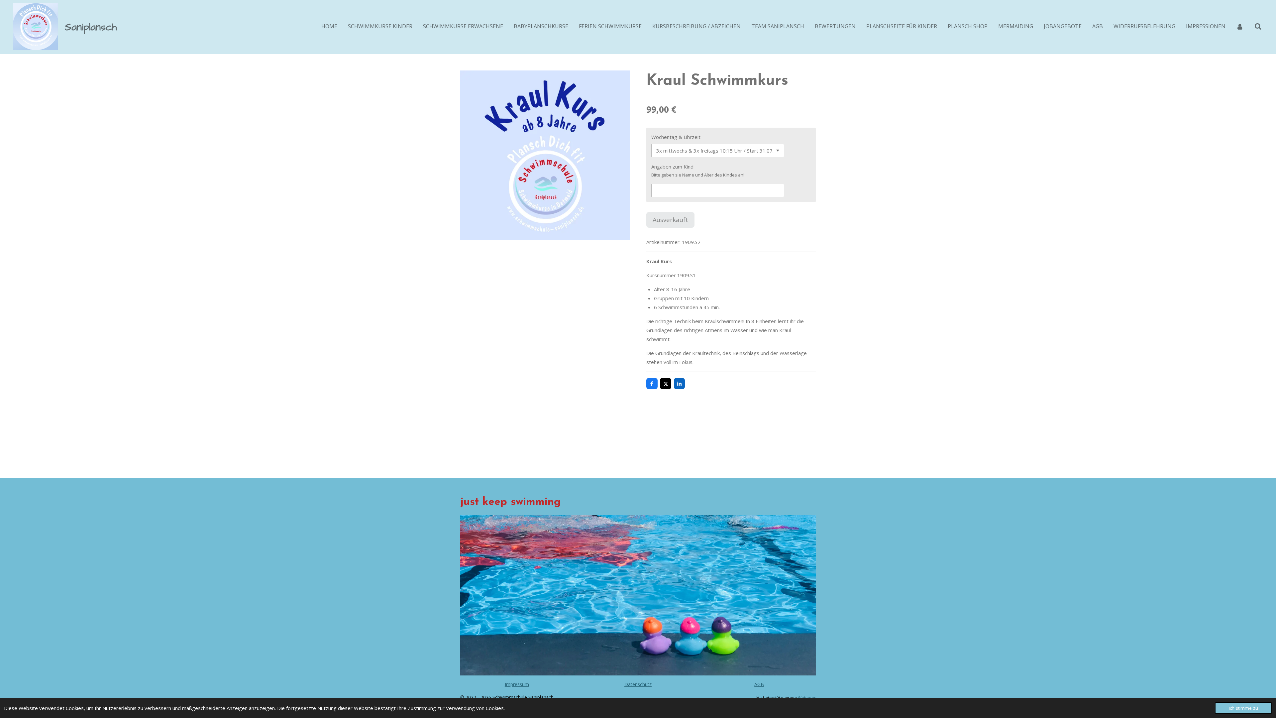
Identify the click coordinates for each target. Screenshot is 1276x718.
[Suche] (1258, 26)
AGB (759, 684)
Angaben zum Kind (672, 166)
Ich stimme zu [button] (1243, 708)
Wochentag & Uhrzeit (675, 137)
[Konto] (1239, 26)
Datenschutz (638, 684)
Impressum (517, 684)
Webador (807, 697)
